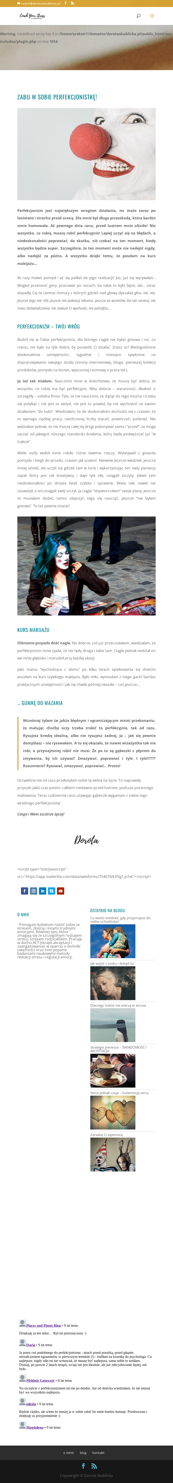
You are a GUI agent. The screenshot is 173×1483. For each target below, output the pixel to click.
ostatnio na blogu (107, 910)
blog (83, 1453)
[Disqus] (86, 1258)
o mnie (68, 1453)
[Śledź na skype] (51, 891)
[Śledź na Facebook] (24, 891)
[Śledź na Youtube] (60, 891)
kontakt (98, 1453)
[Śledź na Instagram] (33, 891)
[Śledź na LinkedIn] (42, 891)
